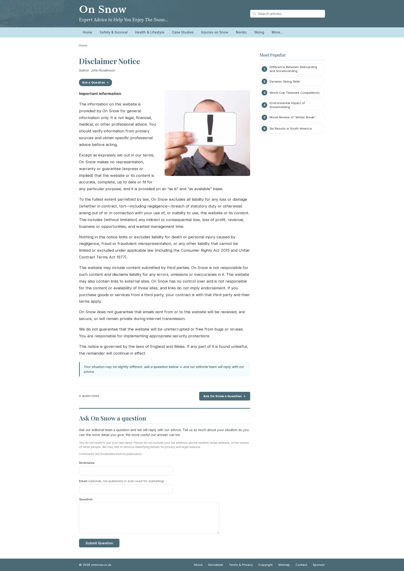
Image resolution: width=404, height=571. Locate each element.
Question (86, 499)
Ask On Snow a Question (222, 396)
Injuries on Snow (214, 32)
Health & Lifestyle (149, 32)
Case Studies (183, 32)
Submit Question (99, 543)
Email (121, 481)
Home (87, 32)
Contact (301, 565)
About (198, 565)
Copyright (265, 565)
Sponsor (319, 565)
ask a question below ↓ (163, 367)
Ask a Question (93, 82)
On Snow (103, 9)
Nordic (241, 32)
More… (277, 32)
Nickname (86, 463)
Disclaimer (215, 565)
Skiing (259, 32)
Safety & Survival (114, 32)
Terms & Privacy (241, 565)
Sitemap (284, 565)
